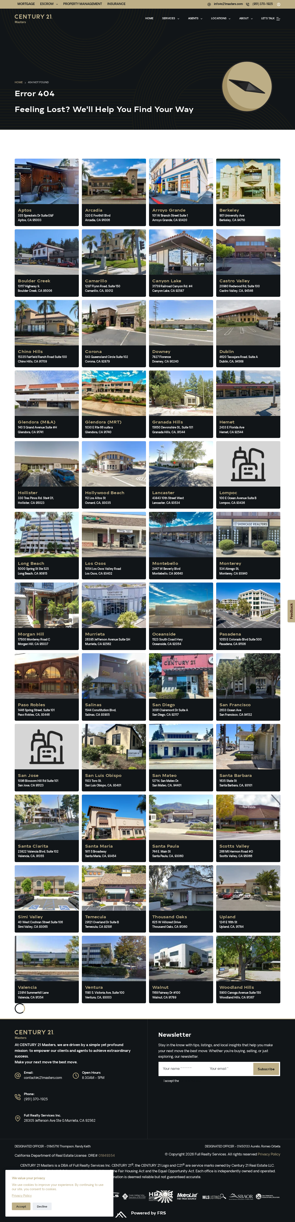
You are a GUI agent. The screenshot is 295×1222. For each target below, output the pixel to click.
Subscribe (266, 1068)
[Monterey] (248, 545)
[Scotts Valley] (248, 828)
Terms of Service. (190, 1081)
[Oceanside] (181, 616)
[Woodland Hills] (248, 969)
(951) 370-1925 (262, 4)
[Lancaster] (181, 475)
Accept (21, 1206)
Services (168, 18)
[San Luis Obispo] (114, 757)
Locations (219, 18)
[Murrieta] (114, 616)
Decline (42, 1206)
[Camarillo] (114, 263)
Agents (193, 18)
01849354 (106, 1156)
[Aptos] (47, 192)
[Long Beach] (47, 545)
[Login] (278, 4)
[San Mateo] (181, 757)
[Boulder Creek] (47, 263)
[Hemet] (248, 404)
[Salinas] (114, 687)
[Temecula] (114, 899)
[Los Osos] (114, 545)
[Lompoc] (248, 475)
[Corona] (114, 333)
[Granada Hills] (181, 404)
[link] (134, 1196)
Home (149, 18)
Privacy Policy (22, 1196)
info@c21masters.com (228, 4)
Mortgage (26, 4)
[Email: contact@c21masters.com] (18, 1076)
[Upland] (248, 899)
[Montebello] (181, 545)
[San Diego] (181, 687)
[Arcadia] (114, 192)
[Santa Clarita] (47, 828)
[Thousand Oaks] (181, 899)
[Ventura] (114, 969)
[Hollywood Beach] (114, 475)
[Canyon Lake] (181, 263)
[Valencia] (47, 969)
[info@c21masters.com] (209, 4)
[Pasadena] (248, 616)
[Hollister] (47, 475)
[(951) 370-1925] (247, 4)
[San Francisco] (248, 687)
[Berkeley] (248, 192)
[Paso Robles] (47, 687)
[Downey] (181, 333)
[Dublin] (248, 333)
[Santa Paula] (181, 828)
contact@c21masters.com (43, 1078)
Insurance (116, 4)
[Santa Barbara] (248, 757)
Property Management (82, 4)
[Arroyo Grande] (181, 192)
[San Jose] (47, 757)
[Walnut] (181, 969)
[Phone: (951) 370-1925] (18, 1097)
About (244, 18)
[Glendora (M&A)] (47, 404)
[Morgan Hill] (47, 616)
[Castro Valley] (248, 263)
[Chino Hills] (47, 333)
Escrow (47, 4)
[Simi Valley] (47, 899)
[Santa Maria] (114, 828)
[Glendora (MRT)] (114, 404)
